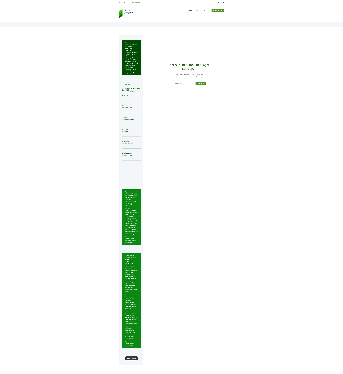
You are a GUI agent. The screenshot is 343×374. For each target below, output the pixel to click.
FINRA (132, 302)
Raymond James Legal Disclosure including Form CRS (130, 343)
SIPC (126, 304)
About (205, 10)
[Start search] (201, 83)
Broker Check (131, 358)
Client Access (217, 10)
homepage (199, 77)
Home (190, 10)
